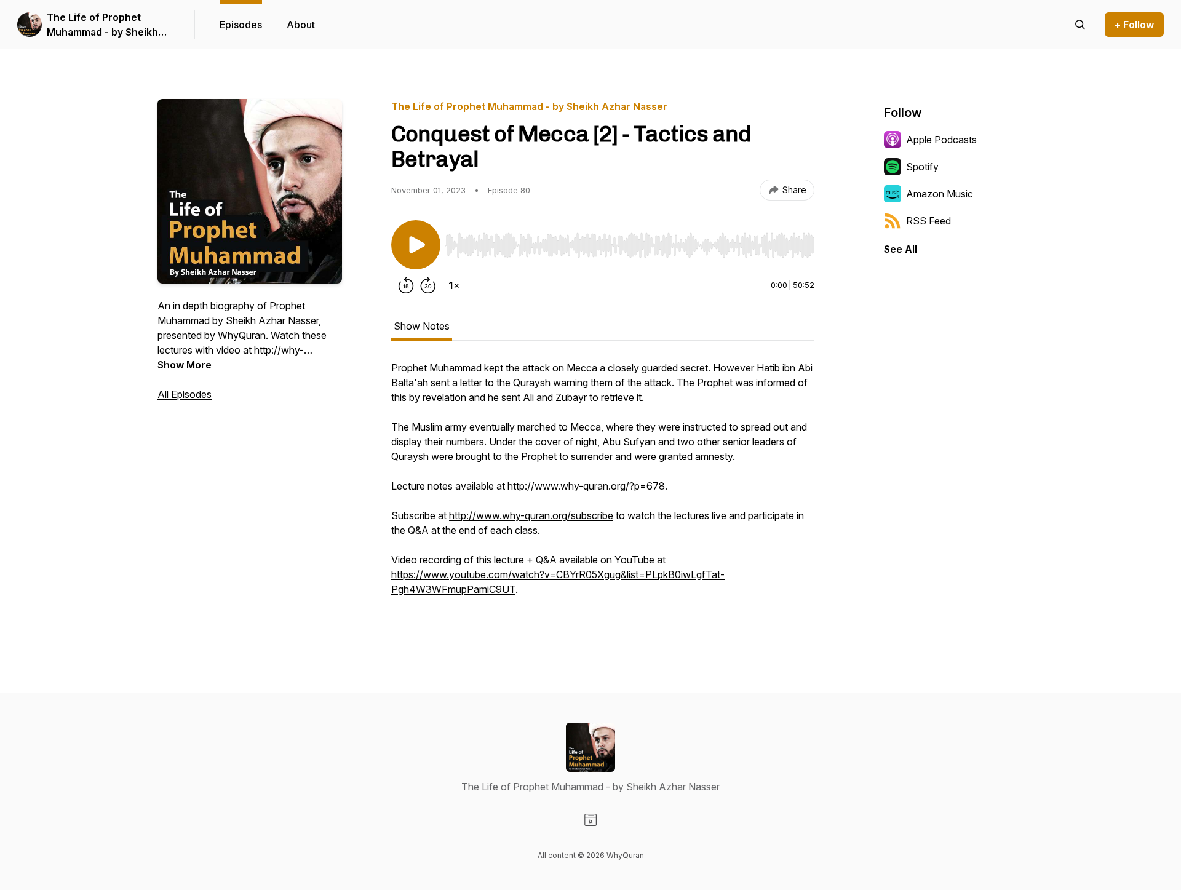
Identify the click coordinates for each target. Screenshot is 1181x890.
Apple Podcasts (941, 139)
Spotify (922, 167)
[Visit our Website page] (590, 820)
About (301, 24)
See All (900, 249)
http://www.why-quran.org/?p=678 (586, 486)
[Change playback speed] (454, 285)
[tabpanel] (602, 492)
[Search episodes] (1080, 24)
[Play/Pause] (415, 244)
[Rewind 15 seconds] (406, 285)
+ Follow (1134, 24)
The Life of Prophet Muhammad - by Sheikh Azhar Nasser (102, 25)
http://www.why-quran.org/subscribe (531, 515)
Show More (184, 365)
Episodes (241, 24)
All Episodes (184, 394)
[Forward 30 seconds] (428, 285)
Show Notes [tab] (422, 326)
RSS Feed (928, 221)
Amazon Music (939, 194)
